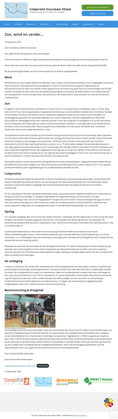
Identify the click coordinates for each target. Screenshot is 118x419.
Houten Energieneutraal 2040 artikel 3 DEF (20, 366)
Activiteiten (44, 24)
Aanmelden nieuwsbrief (97, 7)
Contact (101, 24)
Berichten (18, 24)
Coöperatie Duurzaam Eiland (50, 9)
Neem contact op (97, 13)
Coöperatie (30, 24)
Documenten (88, 24)
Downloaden (43, 366)
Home (7, 24)
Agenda (75, 24)
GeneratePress (80, 415)
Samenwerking (62, 24)
